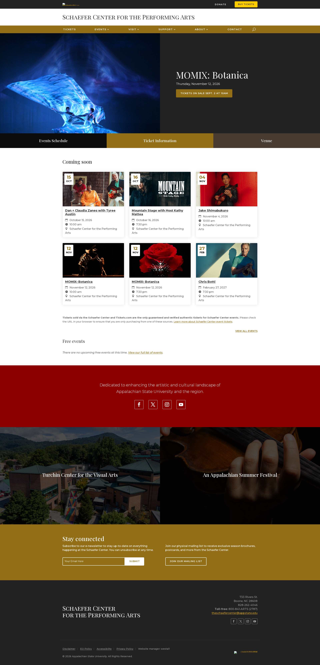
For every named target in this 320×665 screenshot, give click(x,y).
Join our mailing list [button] (186, 561)
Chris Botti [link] (207, 282)
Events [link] (100, 29)
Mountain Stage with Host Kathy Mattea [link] (157, 212)
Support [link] (165, 29)
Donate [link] (220, 4)
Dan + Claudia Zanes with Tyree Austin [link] (90, 212)
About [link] (200, 29)
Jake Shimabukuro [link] (213, 210)
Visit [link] (132, 29)
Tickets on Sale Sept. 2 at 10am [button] (204, 93)
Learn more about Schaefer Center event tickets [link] (203, 321)
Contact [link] (235, 29)
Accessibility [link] (104, 648)
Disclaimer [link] (68, 648)
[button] (316, 640)
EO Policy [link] (86, 648)
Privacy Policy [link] (124, 648)
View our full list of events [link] (145, 352)
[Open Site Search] (254, 29)
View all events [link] (246, 330)
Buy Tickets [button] (246, 4)
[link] (70, 4)
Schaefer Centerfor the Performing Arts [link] (101, 611)
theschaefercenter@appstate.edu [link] (235, 613)
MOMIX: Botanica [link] (212, 75)
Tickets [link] (69, 29)
